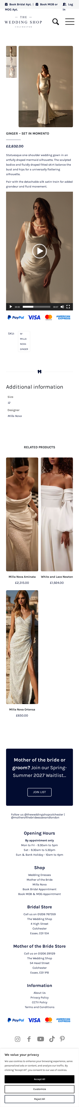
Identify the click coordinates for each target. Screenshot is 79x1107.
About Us (40, 992)
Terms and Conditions (39, 1007)
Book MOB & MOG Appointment (39, 894)
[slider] (36, 307)
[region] (39, 1078)
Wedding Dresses (39, 875)
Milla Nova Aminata (22, 576)
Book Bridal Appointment (39, 889)
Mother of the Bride (40, 879)
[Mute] (62, 307)
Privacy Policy (39, 997)
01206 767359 (46, 914)
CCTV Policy (39, 1002)
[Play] (11, 307)
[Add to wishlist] (34, 461)
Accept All (39, 1079)
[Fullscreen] (68, 307)
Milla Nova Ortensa (22, 709)
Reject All (39, 1099)
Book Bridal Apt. (20, 4)
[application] (39, 251)
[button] (39, 251)
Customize (39, 1089)
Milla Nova (40, 884)
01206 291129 (46, 953)
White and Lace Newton (57, 576)
